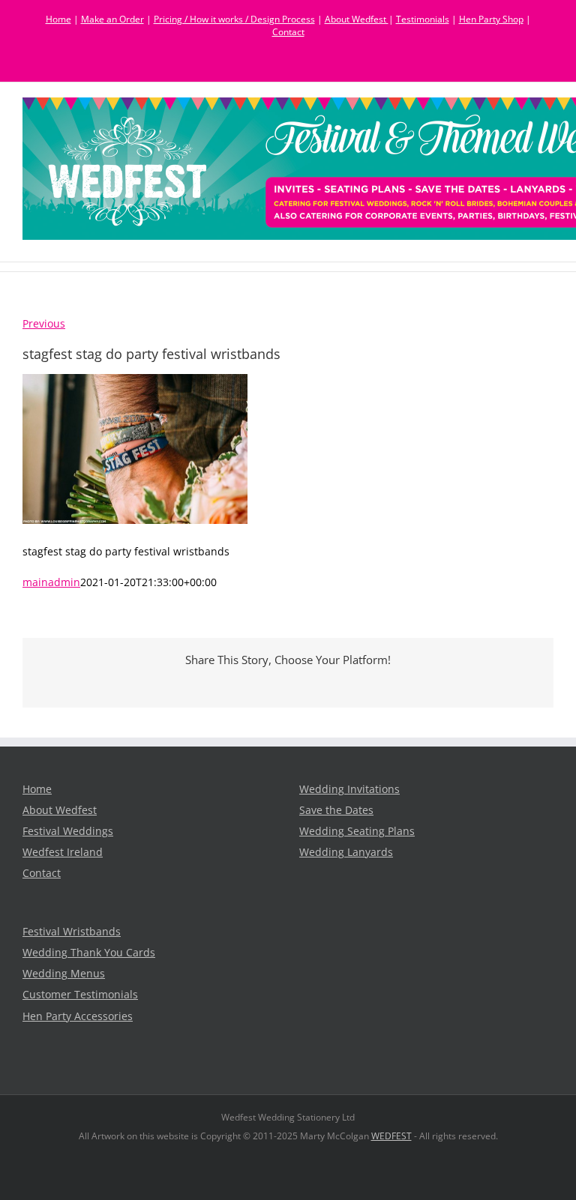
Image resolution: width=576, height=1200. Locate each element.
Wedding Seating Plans (357, 831)
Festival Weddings (67, 831)
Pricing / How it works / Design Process (234, 19)
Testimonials (422, 19)
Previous (43, 324)
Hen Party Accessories (77, 1016)
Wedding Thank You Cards (88, 952)
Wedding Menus (63, 973)
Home (58, 19)
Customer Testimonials (80, 994)
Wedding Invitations (349, 789)
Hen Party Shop (491, 19)
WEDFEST (391, 1136)
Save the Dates (336, 810)
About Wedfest (356, 19)
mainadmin (51, 582)
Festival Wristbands (71, 931)
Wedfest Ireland (62, 852)
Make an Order (112, 19)
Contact (288, 31)
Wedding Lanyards (346, 852)
